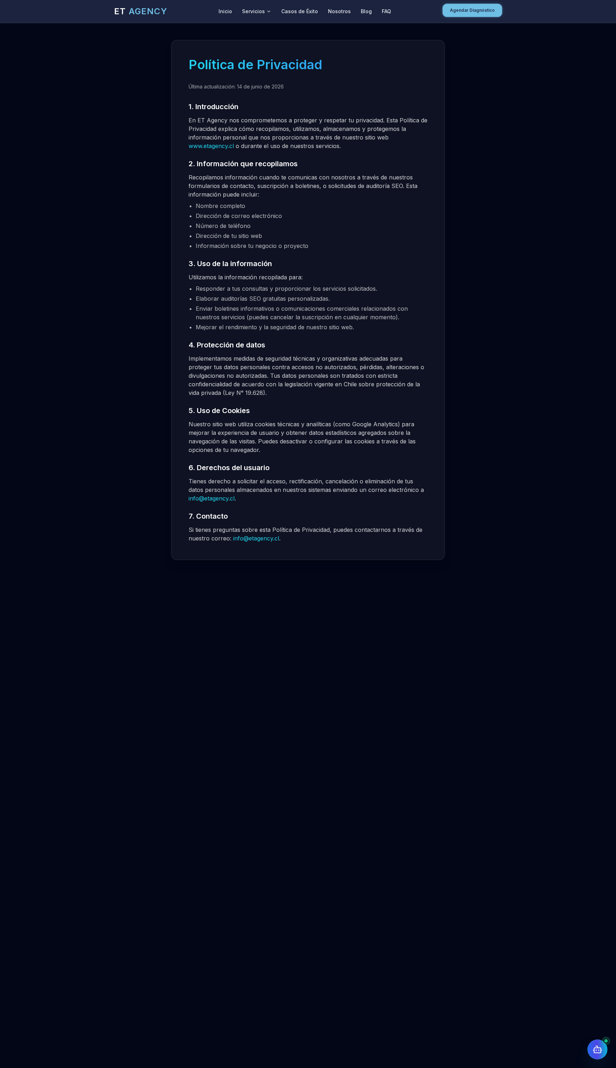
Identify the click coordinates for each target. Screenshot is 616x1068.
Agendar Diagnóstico (472, 10)
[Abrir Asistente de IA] (597, 1049)
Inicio (225, 11)
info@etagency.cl (212, 498)
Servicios (253, 11)
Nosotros (339, 11)
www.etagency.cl (211, 145)
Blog (366, 11)
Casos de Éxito (299, 11)
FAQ (386, 11)
